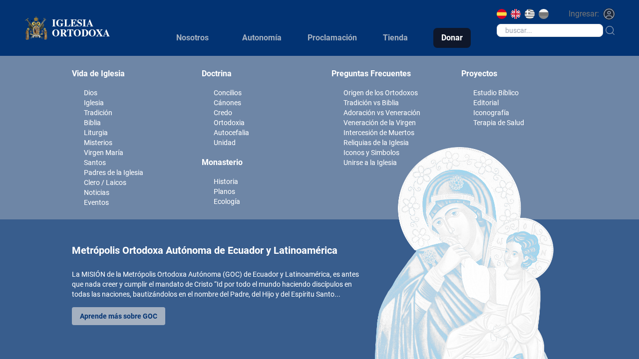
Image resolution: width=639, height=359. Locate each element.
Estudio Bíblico (496, 93)
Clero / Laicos (105, 182)
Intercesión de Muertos (378, 133)
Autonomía (262, 37)
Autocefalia (231, 133)
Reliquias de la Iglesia (376, 143)
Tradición (98, 113)
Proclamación (332, 37)
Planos (224, 191)
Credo (223, 113)
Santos (95, 163)
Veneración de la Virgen (379, 123)
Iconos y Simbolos (371, 153)
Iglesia (94, 103)
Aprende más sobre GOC (118, 316)
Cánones (227, 103)
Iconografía (491, 113)
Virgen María (103, 153)
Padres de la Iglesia (113, 173)
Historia (226, 181)
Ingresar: (584, 13)
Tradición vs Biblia (371, 103)
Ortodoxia (229, 123)
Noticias (96, 192)
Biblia (92, 123)
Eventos (96, 202)
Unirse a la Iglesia (370, 163)
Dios (90, 93)
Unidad (225, 143)
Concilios (228, 93)
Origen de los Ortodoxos (380, 93)
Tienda (395, 37)
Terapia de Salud (498, 123)
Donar (452, 37)
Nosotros (192, 37)
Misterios (98, 143)
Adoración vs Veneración (381, 113)
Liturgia (96, 133)
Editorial (486, 103)
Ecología (227, 201)
